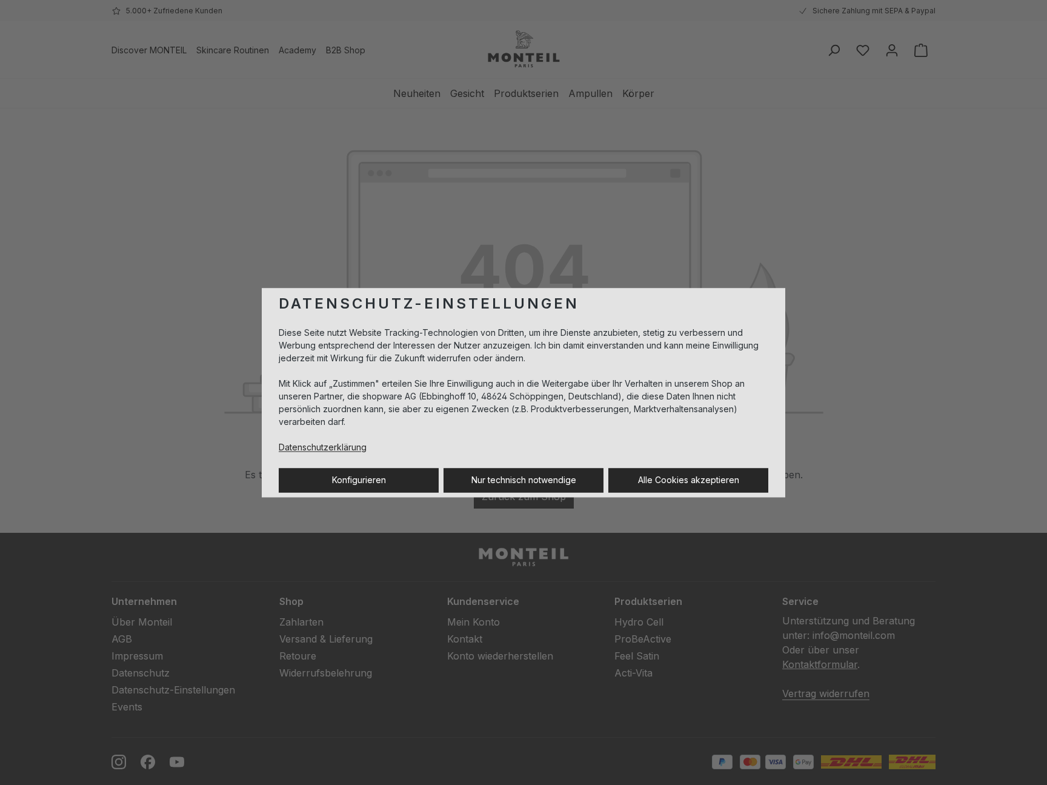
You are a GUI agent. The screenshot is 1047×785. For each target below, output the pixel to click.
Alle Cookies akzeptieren (688, 480)
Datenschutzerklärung (323, 447)
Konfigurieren (359, 480)
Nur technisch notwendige (523, 480)
